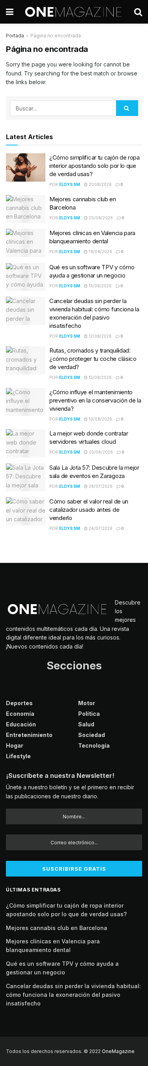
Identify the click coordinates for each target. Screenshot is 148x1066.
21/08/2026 (100, 184)
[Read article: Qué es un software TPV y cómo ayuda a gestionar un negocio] (25, 277)
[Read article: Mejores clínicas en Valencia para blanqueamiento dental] (25, 243)
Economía (20, 713)
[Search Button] (138, 12)
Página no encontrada (55, 36)
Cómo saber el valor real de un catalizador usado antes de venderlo (88, 510)
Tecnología (94, 745)
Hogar (14, 745)
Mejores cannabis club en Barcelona (56, 927)
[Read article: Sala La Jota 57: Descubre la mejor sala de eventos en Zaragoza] (25, 477)
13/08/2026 (100, 285)
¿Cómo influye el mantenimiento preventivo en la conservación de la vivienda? (95, 400)
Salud (86, 724)
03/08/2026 (100, 452)
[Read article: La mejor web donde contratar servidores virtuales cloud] (25, 443)
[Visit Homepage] (73, 12)
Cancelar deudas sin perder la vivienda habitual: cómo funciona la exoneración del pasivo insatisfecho (73, 995)
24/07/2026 (100, 528)
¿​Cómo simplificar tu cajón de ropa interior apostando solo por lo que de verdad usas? (94, 166)
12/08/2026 (100, 336)
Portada (15, 36)
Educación (21, 724)
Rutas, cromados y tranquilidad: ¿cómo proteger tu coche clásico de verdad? (93, 359)
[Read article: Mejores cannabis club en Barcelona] (25, 209)
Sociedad (91, 734)
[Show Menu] (9, 12)
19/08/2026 (100, 251)
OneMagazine (118, 1051)
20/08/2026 (100, 217)
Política (89, 713)
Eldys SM (69, 184)
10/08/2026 (100, 419)
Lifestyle (18, 756)
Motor (86, 703)
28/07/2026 (100, 486)
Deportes (19, 703)
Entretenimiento (29, 734)
